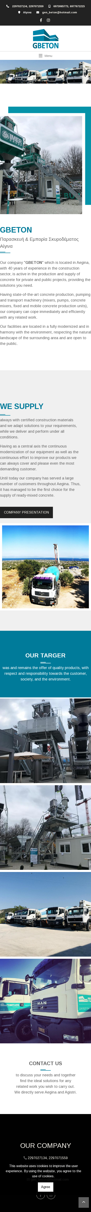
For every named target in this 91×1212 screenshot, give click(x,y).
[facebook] (40, 19)
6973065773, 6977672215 (69, 6)
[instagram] (48, 19)
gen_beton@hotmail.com (59, 12)
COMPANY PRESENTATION (26, 512)
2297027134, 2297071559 (27, 6)
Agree (45, 1187)
